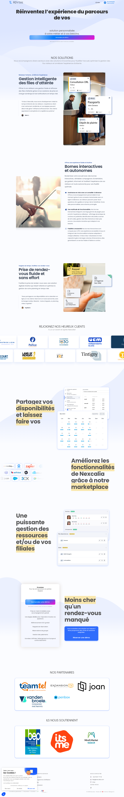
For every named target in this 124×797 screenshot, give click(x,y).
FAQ (37, 782)
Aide (98, 2)
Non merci (7, 788)
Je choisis (19, 788)
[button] (4, 794)
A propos (38, 777)
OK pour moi (31, 788)
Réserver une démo (81, 637)
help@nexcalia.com (98, 779)
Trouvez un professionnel (16, 2)
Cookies (33, 791)
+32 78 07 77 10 (97, 777)
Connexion (39, 785)
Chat (93, 782)
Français (44, 792)
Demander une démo (62, 37)
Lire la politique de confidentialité (11, 783)
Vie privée (26, 791)
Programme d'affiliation (43, 780)
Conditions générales (15, 791)
